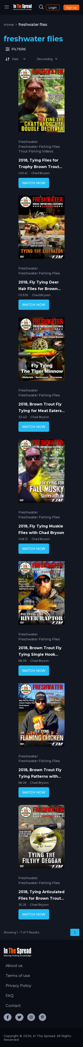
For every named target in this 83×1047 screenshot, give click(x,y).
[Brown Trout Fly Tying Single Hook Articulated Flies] (41, 594)
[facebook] (8, 1017)
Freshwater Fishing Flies (39, 147)
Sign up (71, 7)
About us (14, 965)
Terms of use (18, 975)
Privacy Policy (18, 985)
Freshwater (28, 142)
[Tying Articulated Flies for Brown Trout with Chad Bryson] (41, 838)
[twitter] (19, 1017)
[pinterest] (42, 1017)
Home (9, 25)
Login (53, 7)
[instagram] (31, 1017)
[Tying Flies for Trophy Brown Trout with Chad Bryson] (41, 101)
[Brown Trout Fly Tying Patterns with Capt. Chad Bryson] (41, 716)
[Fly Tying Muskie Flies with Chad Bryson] (41, 472)
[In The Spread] (22, 9)
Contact (13, 1005)
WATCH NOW (33, 183)
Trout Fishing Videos (35, 151)
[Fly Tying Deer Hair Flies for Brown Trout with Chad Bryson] (41, 228)
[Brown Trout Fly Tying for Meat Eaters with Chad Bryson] (41, 350)
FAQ (10, 995)
